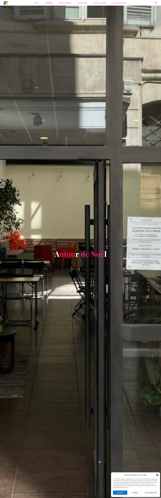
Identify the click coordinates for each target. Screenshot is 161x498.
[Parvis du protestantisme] (6, 3)
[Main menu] (155, 3)
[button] (157, 475)
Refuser (135, 492)
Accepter (120, 492)
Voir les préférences (151, 492)
